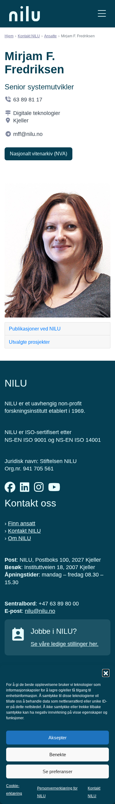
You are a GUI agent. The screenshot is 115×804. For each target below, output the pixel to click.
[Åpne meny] (102, 13)
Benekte (57, 754)
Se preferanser (57, 771)
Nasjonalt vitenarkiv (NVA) (38, 153)
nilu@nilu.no (40, 611)
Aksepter (57, 737)
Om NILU (19, 538)
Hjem (9, 36)
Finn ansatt (21, 523)
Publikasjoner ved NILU (35, 328)
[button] (106, 673)
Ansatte (50, 36)
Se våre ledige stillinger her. (64, 644)
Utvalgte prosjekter (29, 342)
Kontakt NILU (29, 36)
